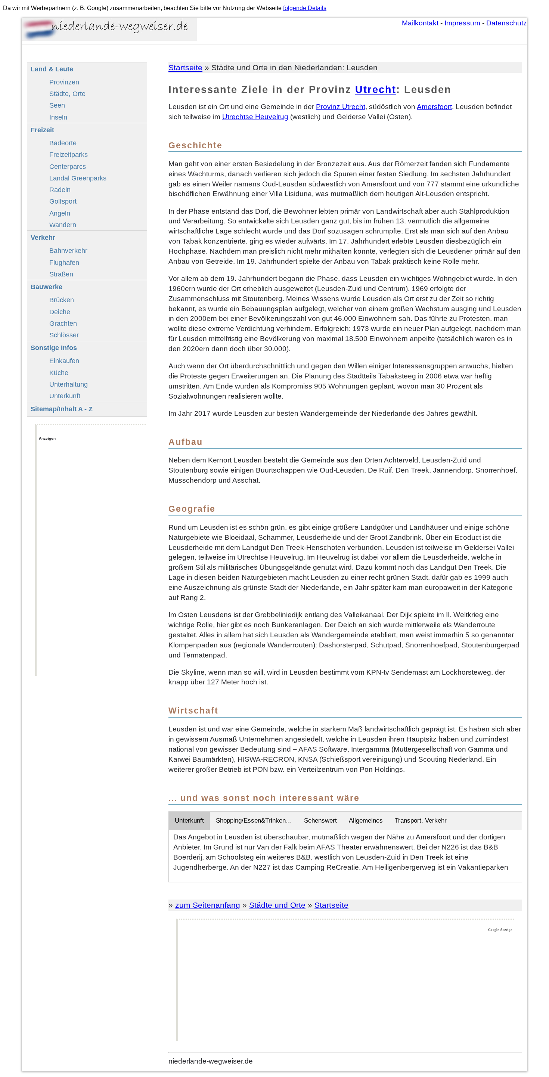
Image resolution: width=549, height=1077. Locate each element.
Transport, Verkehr (421, 820)
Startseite (185, 67)
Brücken (61, 300)
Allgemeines (366, 820)
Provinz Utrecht (340, 107)
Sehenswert (320, 820)
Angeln (59, 213)
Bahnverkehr (68, 250)
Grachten (63, 323)
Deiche (59, 312)
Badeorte (63, 143)
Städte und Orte (277, 905)
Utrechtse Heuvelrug (255, 117)
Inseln (58, 117)
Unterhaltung (68, 384)
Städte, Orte (67, 94)
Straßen (61, 274)
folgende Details (304, 8)
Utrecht (375, 89)
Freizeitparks (68, 154)
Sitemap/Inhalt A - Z (62, 409)
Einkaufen (64, 361)
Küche (58, 373)
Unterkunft (189, 820)
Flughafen (64, 262)
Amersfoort (434, 107)
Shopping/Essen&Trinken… (254, 820)
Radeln (60, 190)
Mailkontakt (420, 23)
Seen (57, 105)
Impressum (462, 23)
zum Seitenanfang (207, 905)
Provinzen (64, 82)
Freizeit (42, 130)
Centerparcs (67, 166)
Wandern (62, 225)
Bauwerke (46, 287)
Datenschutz (506, 23)
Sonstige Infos (54, 348)
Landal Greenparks (77, 178)
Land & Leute (52, 69)
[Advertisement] (346, 986)
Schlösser (64, 335)
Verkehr (43, 237)
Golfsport (63, 201)
